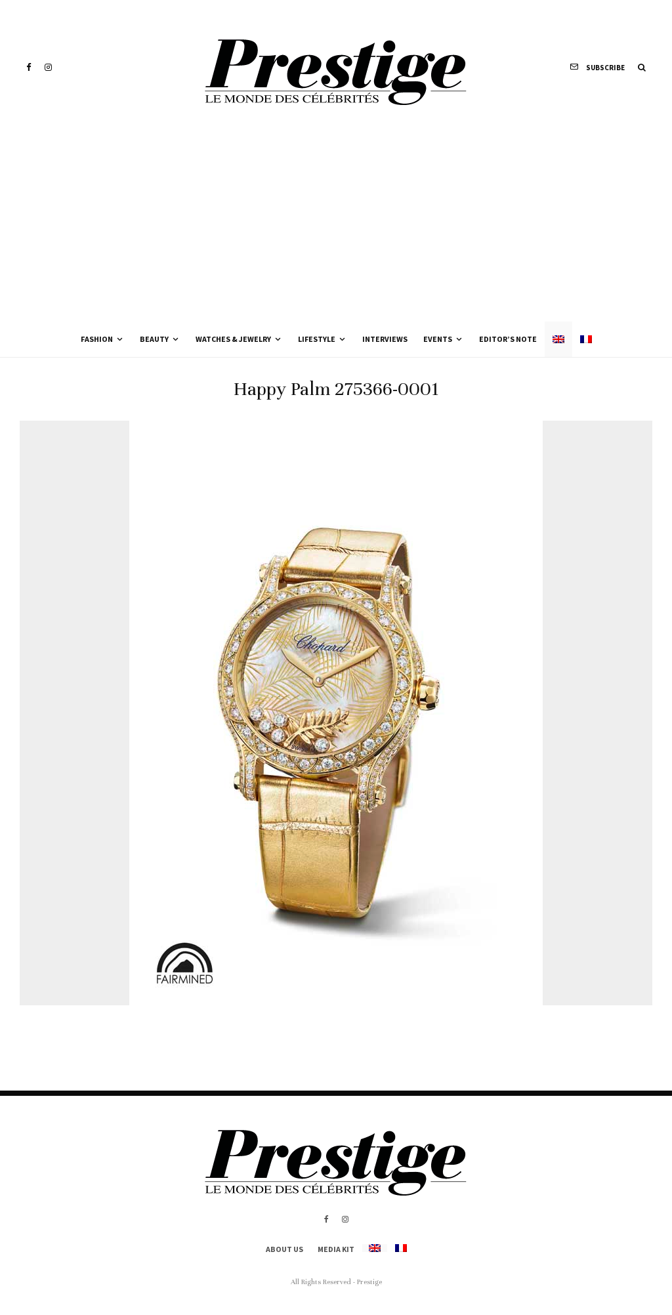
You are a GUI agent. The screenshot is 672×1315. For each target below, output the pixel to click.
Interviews (385, 339)
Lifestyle (316, 339)
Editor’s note (508, 339)
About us (284, 1249)
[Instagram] (48, 67)
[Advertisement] (336, 223)
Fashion (97, 339)
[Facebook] (29, 67)
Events (437, 339)
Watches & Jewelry (233, 339)
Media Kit (336, 1249)
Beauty (154, 339)
